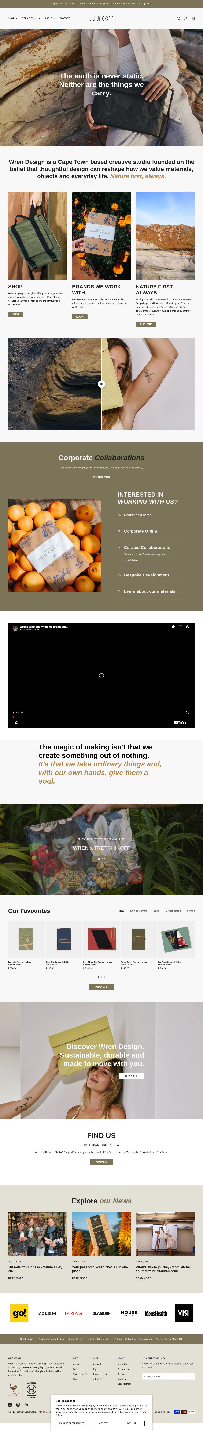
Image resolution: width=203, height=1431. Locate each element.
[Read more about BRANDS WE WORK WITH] (101, 236)
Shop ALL (131, 1076)
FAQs (75, 1369)
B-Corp (121, 1374)
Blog (75, 1379)
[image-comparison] (101, 384)
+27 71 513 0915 (175, 1339)
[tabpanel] (101, 955)
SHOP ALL (101, 987)
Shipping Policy (162, 1412)
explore (146, 324)
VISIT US (101, 1162)
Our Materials (124, 1369)
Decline (131, 1423)
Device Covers (99, 1374)
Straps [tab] (191, 910)
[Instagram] (18, 1405)
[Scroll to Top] (197, 1415)
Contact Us (79, 1364)
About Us (122, 1364)
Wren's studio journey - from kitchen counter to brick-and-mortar (164, 1269)
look (79, 316)
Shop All (96, 1364)
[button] (12, 18)
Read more (15, 1278)
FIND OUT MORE (101, 477)
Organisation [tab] (173, 910)
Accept (103, 1423)
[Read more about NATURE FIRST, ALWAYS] (165, 236)
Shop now (101, 102)
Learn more (101, 107)
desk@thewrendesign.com (138, 1339)
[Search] (178, 18)
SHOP (101, 859)
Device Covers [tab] (138, 910)
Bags (94, 1369)
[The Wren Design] (101, 18)
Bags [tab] (156, 910)
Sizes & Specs (80, 1374)
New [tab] (121, 910)
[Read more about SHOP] (37, 236)
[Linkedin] (26, 1405)
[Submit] (191, 1376)
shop (15, 314)
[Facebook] (10, 1405)
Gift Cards (97, 1379)
